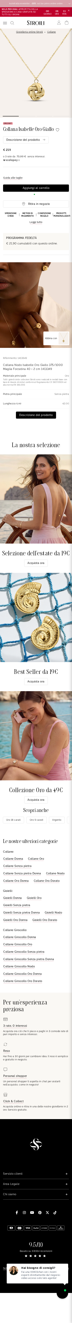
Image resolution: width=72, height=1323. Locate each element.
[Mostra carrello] (67, 23)
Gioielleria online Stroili (29, 32)
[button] (36, 218)
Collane (51, 32)
